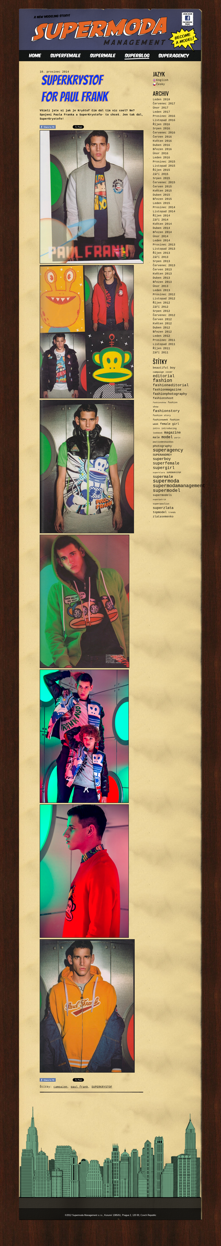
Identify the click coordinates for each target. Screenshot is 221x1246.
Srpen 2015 (161, 178)
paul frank (79, 1087)
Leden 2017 (161, 112)
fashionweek (160, 419)
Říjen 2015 (161, 170)
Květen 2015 (162, 190)
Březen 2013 (162, 282)
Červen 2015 (162, 186)
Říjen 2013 (161, 253)
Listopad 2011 (164, 344)
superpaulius (161, 504)
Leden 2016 (161, 157)
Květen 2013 (162, 273)
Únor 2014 (160, 236)
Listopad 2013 (164, 248)
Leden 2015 (161, 203)
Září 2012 (160, 307)
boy (172, 367)
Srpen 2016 (161, 128)
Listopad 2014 (164, 211)
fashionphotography (170, 394)
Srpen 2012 (161, 311)
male (156, 437)
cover (169, 372)
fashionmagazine (167, 389)
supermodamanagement (179, 486)
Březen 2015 (162, 199)
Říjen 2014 (161, 215)
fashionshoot (163, 398)
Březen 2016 (162, 149)
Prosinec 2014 (164, 207)
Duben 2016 (161, 145)
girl (175, 424)
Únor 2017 (160, 107)
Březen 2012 (162, 331)
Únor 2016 (160, 153)
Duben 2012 (161, 327)
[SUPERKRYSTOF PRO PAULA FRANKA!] (75, 100)
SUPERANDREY (162, 455)
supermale (163, 477)
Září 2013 (160, 257)
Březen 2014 (162, 232)
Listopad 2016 (164, 120)
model (167, 437)
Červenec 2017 (164, 103)
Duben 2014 (161, 228)
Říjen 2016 (161, 124)
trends (172, 512)
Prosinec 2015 (164, 161)
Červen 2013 (162, 269)
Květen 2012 (162, 323)
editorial (164, 376)
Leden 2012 (161, 336)
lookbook (157, 433)
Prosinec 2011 (164, 340)
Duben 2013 (161, 278)
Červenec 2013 (164, 265)
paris (177, 438)
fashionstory (166, 411)
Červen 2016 (162, 136)
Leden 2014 (161, 240)
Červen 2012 (162, 319)
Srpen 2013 (161, 261)
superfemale (166, 463)
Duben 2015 (161, 195)
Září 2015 (160, 174)
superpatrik (159, 500)
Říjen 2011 (161, 348)
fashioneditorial (171, 385)
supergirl (164, 468)
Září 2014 (160, 219)
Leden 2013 (161, 290)
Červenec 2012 (164, 315)
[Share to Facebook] (48, 127)
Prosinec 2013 (164, 244)
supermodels (162, 495)
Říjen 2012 (161, 302)
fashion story (162, 415)
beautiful (160, 367)
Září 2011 (160, 352)
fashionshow (159, 403)
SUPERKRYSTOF (102, 1087)
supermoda (166, 481)
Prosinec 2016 (164, 116)
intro (156, 428)
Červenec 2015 (164, 182)
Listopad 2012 (164, 298)
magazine (172, 433)
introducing (169, 428)
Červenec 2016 (164, 132)
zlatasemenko (163, 516)
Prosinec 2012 (164, 294)
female (165, 424)
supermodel (166, 490)
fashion (162, 380)
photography (162, 446)
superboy (162, 459)
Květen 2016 (162, 141)
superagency (168, 450)
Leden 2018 (161, 99)
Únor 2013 (160, 286)
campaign (60, 1087)
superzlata (163, 508)
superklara (159, 473)
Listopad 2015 (164, 166)
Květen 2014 (162, 224)
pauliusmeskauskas (163, 442)
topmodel (160, 512)
